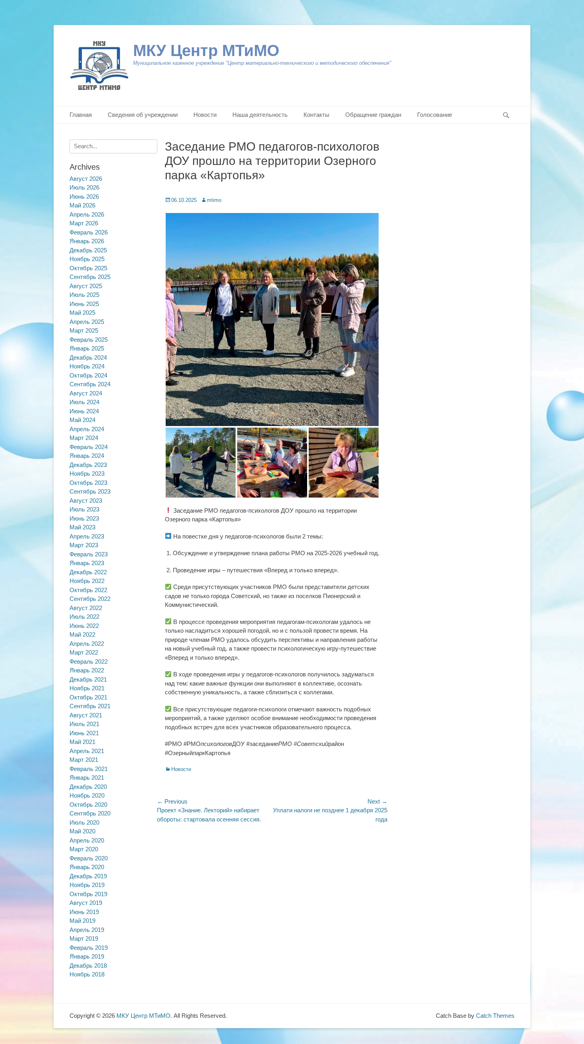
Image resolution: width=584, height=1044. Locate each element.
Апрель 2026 (87, 214)
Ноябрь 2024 (87, 366)
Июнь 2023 (84, 518)
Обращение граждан (373, 114)
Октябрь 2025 (88, 268)
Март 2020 (84, 849)
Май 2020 (82, 831)
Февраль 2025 (89, 339)
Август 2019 (86, 902)
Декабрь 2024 (88, 357)
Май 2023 (82, 527)
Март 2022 (84, 652)
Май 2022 (82, 634)
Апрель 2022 (87, 643)
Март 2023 (84, 545)
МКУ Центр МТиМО (206, 50)
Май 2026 (82, 205)
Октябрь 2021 (88, 697)
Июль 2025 (84, 294)
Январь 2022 (87, 670)
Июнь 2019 (84, 911)
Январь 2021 (87, 777)
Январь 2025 (87, 348)
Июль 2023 (84, 509)
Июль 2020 (84, 822)
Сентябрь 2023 (90, 491)
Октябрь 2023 (88, 482)
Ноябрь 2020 (87, 795)
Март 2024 (84, 437)
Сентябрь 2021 (90, 706)
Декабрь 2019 (88, 876)
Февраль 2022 (89, 661)
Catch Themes (495, 1015)
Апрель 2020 (87, 840)
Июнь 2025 (84, 303)
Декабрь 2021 (88, 679)
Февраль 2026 (89, 232)
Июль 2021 (84, 724)
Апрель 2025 (87, 321)
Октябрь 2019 (88, 894)
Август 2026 (86, 178)
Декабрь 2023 (88, 464)
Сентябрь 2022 (90, 598)
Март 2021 (84, 759)
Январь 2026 (87, 241)
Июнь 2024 (84, 411)
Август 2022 (86, 607)
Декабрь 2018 (88, 965)
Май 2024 (82, 419)
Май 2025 (82, 312)
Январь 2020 (87, 867)
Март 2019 (84, 938)
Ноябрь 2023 (87, 473)
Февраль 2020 (89, 858)
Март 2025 (84, 330)
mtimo (214, 200)
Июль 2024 (84, 402)
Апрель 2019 (87, 929)
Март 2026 (84, 223)
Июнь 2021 (84, 733)
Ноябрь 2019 (87, 884)
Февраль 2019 (89, 947)
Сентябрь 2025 (90, 276)
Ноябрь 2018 (87, 974)
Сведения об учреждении (143, 114)
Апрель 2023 (87, 536)
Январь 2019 (87, 956)
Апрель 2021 (87, 751)
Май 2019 (82, 920)
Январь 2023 (87, 563)
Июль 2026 (84, 187)
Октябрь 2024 (88, 375)
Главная (81, 114)
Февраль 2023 (89, 554)
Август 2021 (86, 715)
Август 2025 (86, 286)
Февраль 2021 (89, 768)
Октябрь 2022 (88, 590)
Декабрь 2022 (88, 572)
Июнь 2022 (84, 625)
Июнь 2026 (84, 196)
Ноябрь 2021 (87, 688)
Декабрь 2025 (88, 250)
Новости (205, 114)
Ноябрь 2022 (87, 580)
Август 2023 (86, 500)
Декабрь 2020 (88, 786)
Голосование (434, 114)
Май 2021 (82, 741)
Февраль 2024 (89, 447)
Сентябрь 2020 (90, 813)
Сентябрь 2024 (90, 384)
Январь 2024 (87, 455)
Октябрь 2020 (88, 804)
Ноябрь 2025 (87, 259)
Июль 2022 (84, 616)
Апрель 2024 (87, 429)
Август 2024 (86, 393)
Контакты (316, 114)
